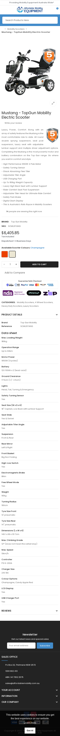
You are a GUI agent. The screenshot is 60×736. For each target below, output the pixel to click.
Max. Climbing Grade (12, 540)
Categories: (8, 302)
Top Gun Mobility (19, 221)
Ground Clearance (11, 376)
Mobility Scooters (25, 302)
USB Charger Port (10, 598)
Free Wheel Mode (10, 482)
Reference (7, 326)
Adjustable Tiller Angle (13, 424)
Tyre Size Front (9, 511)
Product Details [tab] (12, 314)
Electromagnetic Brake (13, 472)
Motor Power (8, 357)
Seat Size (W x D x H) (12, 405)
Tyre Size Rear (9, 520)
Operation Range (10, 347)
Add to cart (39, 264)
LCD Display (8, 588)
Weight (5, 492)
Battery (5, 366)
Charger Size (8, 569)
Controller (7, 559)
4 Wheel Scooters (44, 302)
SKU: (4, 226)
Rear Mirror (7, 443)
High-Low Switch (10, 463)
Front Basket (8, 453)
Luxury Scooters (31, 306)
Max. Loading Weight (12, 337)
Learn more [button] (30, 722)
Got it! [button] (30, 730)
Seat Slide (7, 414)
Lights (5, 385)
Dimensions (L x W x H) (13, 530)
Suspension (7, 434)
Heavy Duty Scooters (12, 306)
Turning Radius (9, 501)
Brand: (5, 221)
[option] (30, 72)
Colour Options (9, 578)
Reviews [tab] (6, 610)
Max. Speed (7, 549)
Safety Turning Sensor (13, 395)
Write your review (13, 123)
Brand (5, 322)
